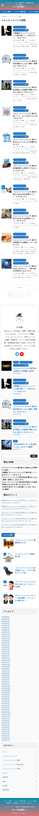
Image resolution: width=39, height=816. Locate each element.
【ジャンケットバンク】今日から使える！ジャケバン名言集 (25, 584)
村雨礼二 (28, 46)
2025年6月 (6, 647)
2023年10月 (6, 690)
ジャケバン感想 (6, 11)
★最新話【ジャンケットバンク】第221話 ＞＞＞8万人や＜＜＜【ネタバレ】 (24, 35)
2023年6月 (6, 699)
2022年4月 (6, 729)
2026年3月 (6, 628)
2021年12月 (6, 738)
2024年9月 (6, 666)
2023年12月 (6, 686)
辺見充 (33, 253)
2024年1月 (5, 684)
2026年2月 (6, 630)
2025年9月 (6, 641)
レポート (5, 773)
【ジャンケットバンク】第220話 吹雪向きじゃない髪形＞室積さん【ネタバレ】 (25, 63)
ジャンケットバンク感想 (26, 44)
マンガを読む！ (19, 6)
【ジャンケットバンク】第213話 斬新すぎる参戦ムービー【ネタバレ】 (25, 242)
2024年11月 (6, 662)
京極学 (17, 251)
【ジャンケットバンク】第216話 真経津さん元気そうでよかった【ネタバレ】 (25, 168)
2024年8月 (6, 669)
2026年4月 (6, 625)
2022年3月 (6, 731)
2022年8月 (6, 720)
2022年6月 (6, 725)
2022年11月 (6, 714)
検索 (34, 456)
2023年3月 (6, 705)
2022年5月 (6, 727)
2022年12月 (6, 712)
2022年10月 (6, 716)
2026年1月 (5, 632)
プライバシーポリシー (27, 803)
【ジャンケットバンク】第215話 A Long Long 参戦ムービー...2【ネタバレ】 (24, 194)
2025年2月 (6, 656)
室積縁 (23, 46)
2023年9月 (6, 692)
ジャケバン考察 (33, 11)
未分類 (4, 786)
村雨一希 (23, 277)
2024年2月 (6, 682)
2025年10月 (6, 638)
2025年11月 (6, 636)
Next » (20, 287)
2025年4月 (6, 651)
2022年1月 (5, 736)
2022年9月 (6, 718)
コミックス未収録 (30, 40)
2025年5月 (6, 649)
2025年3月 (6, 654)
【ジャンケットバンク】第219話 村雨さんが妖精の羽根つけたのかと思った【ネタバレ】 (25, 89)
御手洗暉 (22, 153)
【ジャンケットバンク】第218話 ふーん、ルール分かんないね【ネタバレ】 (25, 116)
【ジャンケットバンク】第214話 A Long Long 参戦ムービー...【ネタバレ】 (24, 218)
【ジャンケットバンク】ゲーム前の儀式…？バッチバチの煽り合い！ (25, 598)
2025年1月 (5, 658)
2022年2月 (6, 733)
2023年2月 (6, 708)
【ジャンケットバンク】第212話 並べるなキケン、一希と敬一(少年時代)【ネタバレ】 (25, 268)
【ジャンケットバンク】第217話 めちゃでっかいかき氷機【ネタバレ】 (25, 142)
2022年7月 (6, 723)
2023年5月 (6, 701)
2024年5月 (6, 675)
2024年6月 (6, 673)
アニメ (4, 752)
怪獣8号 (5, 777)
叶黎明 (22, 251)
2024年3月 (6, 679)
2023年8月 (6, 695)
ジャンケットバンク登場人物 (12, 764)
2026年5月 (6, 623)
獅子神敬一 (21, 253)
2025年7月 (6, 645)
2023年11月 (6, 688)
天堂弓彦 (17, 46)
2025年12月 (6, 634)
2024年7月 (6, 671)
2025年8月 (6, 643)
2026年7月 (6, 619)
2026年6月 (6, 621)
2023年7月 (6, 697)
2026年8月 (6, 617)
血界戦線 (5, 790)
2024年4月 (6, 677)
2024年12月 (6, 660)
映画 (4, 781)
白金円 (20, 100)
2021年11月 (6, 740)
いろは (15, 502)
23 (29, 295)
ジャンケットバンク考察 (11, 769)
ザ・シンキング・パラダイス (21, 42)
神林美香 (27, 253)
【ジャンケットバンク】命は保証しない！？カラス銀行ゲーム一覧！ (25, 570)
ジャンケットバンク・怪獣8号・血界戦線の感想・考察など (20, 807)
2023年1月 (5, 710)
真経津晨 (23, 74)
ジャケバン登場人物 (20, 11)
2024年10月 (6, 664)
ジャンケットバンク (9, 756)
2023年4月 (6, 703)
